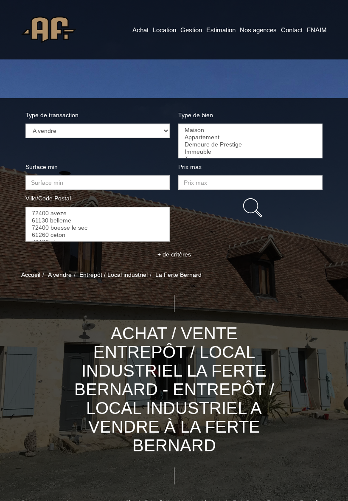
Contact (292, 30)
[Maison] (250, 130)
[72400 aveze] (97, 213)
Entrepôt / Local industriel (113, 274)
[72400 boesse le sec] (97, 227)
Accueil (30, 274)
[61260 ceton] (97, 235)
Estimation (221, 30)
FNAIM (317, 30)
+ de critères (174, 254)
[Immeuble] (250, 151)
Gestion (191, 30)
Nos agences (258, 30)
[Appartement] (250, 137)
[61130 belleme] (97, 220)
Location (164, 30)
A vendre (60, 274)
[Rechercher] (252, 207)
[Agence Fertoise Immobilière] (49, 29)
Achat (140, 30)
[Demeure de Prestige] (250, 144)
